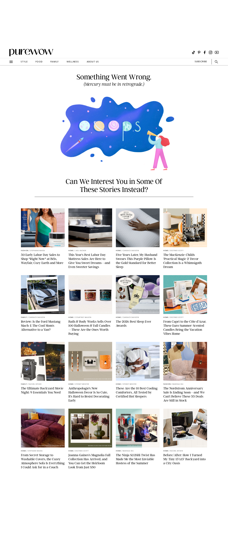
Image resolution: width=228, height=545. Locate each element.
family (54, 62)
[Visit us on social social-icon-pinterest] (199, 52)
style (24, 62)
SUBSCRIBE (201, 62)
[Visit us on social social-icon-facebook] (204, 52)
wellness (73, 62)
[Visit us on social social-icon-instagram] (210, 52)
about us (93, 62)
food (39, 62)
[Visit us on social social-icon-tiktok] (193, 52)
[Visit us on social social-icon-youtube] (217, 52)
